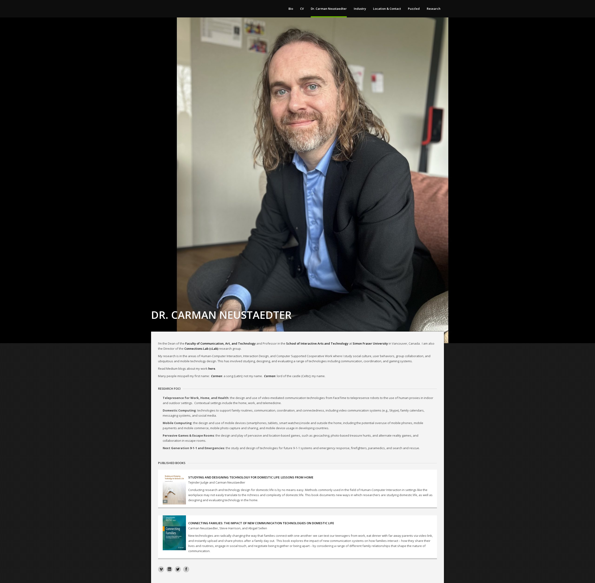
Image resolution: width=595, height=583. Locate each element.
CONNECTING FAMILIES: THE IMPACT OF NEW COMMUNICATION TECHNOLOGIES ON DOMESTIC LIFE (261, 523)
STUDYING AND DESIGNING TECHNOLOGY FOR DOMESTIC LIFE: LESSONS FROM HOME (250, 477)
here (211, 368)
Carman (269, 376)
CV (302, 9)
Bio (290, 9)
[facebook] (186, 569)
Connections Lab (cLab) (201, 348)
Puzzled (414, 9)
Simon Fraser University (370, 343)
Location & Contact (387, 9)
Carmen (216, 376)
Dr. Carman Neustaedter (329, 9)
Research (433, 9)
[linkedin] (169, 569)
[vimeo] (161, 569)
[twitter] (178, 569)
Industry (360, 9)
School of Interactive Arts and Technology (317, 343)
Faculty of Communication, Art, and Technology (220, 343)
